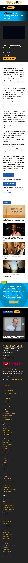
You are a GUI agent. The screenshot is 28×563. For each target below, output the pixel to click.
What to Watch (6, 411)
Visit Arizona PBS (6, 538)
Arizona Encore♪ (6, 446)
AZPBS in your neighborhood (8, 501)
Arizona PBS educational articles (9, 505)
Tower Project (5, 555)
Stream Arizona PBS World (8, 434)
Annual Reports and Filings (8, 536)
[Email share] (9, 55)
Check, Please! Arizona (7, 415)
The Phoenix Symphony (7, 444)
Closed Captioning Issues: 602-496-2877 (14, 393)
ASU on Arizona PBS (6, 430)
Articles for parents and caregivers (9, 489)
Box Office (5, 530)
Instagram (8, 401)
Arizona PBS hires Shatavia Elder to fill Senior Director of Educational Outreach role (13, 239)
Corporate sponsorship (7, 551)
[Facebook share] (4, 55)
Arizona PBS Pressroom (7, 527)
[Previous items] (5, 324)
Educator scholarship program (9, 509)
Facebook (7, 398)
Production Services (6, 532)
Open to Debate (6, 466)
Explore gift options (6, 542)
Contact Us (5, 540)
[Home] (14, 2)
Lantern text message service (8, 484)
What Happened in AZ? (7, 419)
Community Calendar (7, 528)
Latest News (5, 458)
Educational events (6, 499)
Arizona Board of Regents (16, 379)
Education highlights (7, 498)
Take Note (5, 448)
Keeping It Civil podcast (7, 450)
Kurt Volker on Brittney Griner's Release (13, 187)
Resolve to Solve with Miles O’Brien (9, 413)
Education (5, 495)
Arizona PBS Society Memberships (9, 545)
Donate (8, 385)
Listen (4, 438)
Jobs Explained (5, 424)
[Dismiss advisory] (22, 15)
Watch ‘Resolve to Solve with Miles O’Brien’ (13, 220)
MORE (16, 311)
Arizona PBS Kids (6, 476)
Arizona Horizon (6, 460)
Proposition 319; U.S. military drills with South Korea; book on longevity (14, 336)
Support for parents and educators (9, 511)
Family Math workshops (7, 491)
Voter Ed (4, 467)
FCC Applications (9, 390)
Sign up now (13, 301)
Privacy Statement (9, 396)
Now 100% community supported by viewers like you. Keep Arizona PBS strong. (12, 15)
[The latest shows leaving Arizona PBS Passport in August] (14, 261)
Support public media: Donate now (10, 543)
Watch (4, 409)
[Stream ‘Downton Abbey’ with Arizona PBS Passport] (14, 243)
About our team (6, 514)
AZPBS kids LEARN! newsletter (8, 482)
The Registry (5, 503)
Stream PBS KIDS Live (7, 478)
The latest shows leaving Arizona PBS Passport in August (12, 275)
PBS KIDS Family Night (7, 480)
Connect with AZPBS (7, 521)
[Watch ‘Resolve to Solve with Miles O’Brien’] (14, 205)
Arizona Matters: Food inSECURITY (9, 421)
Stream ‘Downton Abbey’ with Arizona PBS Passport (13, 257)
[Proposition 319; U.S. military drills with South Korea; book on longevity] (15, 318)
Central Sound (5, 442)
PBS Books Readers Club (7, 534)
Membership (5, 547)
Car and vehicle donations (8, 557)
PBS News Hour (6, 469)
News (4, 456)
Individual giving (6, 549)
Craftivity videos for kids (7, 485)
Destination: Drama (6, 426)
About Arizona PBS (6, 523)
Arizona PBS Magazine (7, 525)
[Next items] (23, 324)
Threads (8, 406)
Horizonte (5, 462)
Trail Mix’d (4, 417)
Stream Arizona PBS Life (7, 432)
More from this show (9, 58)
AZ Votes (4, 464)
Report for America (6, 513)
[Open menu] (25, 7)
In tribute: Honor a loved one (8, 553)
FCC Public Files (8, 388)
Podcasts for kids (6, 487)
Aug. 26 (5, 219)
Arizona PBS (10, 371)
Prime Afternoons (6, 428)
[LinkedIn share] (6, 55)
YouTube (8, 404)
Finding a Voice (6, 452)
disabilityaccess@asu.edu (8, 358)
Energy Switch (5, 423)
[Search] (17, 7)
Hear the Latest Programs (8, 440)
